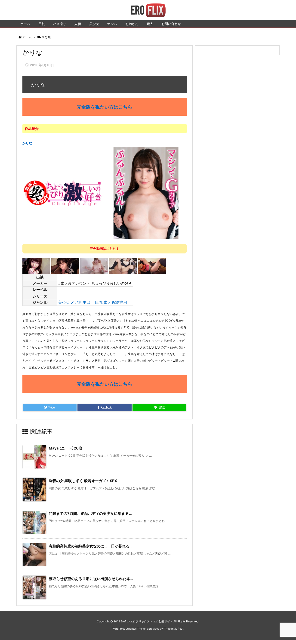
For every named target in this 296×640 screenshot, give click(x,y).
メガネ (76, 302)
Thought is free (173, 628)
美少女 (63, 302)
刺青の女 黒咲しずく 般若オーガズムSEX (83, 480)
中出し (88, 302)
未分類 (46, 37)
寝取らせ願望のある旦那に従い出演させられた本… (91, 578)
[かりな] (104, 192)
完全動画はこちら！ (104, 248)
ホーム (27, 37)
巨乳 (98, 302)
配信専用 (119, 302)
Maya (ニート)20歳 (65, 448)
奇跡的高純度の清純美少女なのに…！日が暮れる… (91, 546)
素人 (107, 302)
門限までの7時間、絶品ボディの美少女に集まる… (90, 513)
